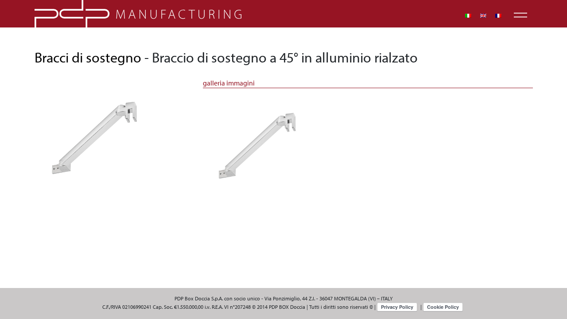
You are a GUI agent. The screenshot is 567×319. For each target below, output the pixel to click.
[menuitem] (468, 15)
